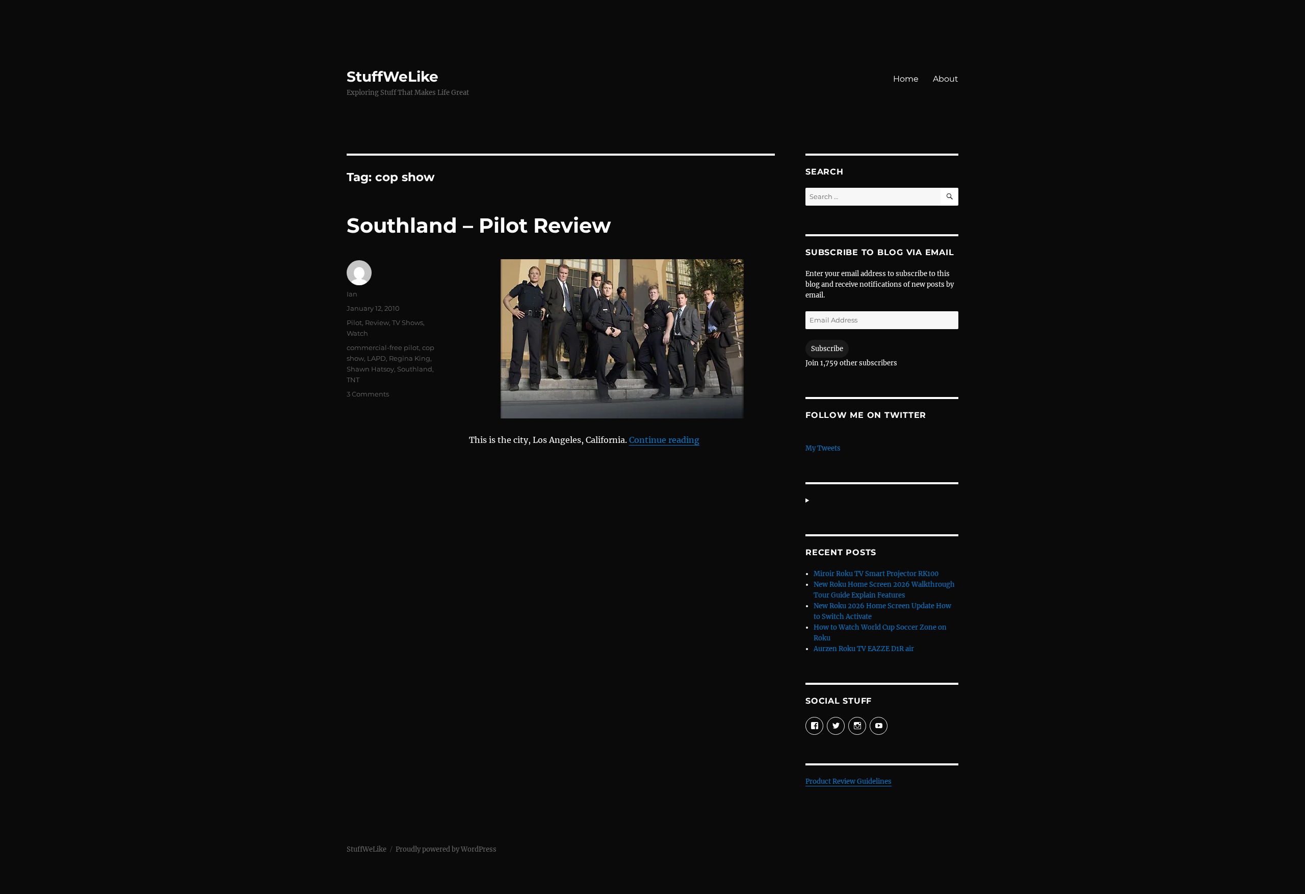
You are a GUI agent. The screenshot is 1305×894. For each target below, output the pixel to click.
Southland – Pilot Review (479, 225)
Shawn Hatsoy (370, 369)
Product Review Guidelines (848, 781)
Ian (352, 294)
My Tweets (823, 448)
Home (906, 79)
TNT (353, 380)
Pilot (354, 322)
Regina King (409, 358)
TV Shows (407, 322)
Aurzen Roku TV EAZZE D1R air (864, 648)
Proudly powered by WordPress (446, 849)
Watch (357, 333)
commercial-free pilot (383, 347)
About (945, 79)
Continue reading (664, 440)
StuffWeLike (392, 76)
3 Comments (368, 394)
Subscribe (827, 348)
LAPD (376, 358)
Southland (414, 369)
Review (377, 322)
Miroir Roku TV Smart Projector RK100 (876, 573)
